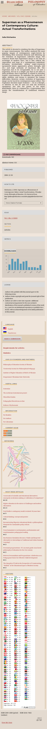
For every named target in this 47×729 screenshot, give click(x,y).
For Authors (7, 418)
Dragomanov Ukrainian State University (16, 377)
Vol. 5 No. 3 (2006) (23, 16)
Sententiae (6, 389)
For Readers (7, 415)
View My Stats (7, 722)
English (10, 329)
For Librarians (8, 422)
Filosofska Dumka (9, 397)
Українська (12, 333)
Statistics (7, 353)
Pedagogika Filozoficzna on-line (14, 401)
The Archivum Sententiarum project (15, 393)
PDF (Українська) (12, 154)
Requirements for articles (13, 348)
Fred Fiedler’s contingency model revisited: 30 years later (21, 511)
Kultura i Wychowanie (10, 405)
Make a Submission (12, 339)
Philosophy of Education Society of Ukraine (17, 364)
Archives (12, 16)
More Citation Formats (14, 203)
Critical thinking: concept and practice (15, 517)
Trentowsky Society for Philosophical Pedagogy (19, 369)
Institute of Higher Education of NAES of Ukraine (19, 373)
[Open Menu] (2, 2)
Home (4, 16)
